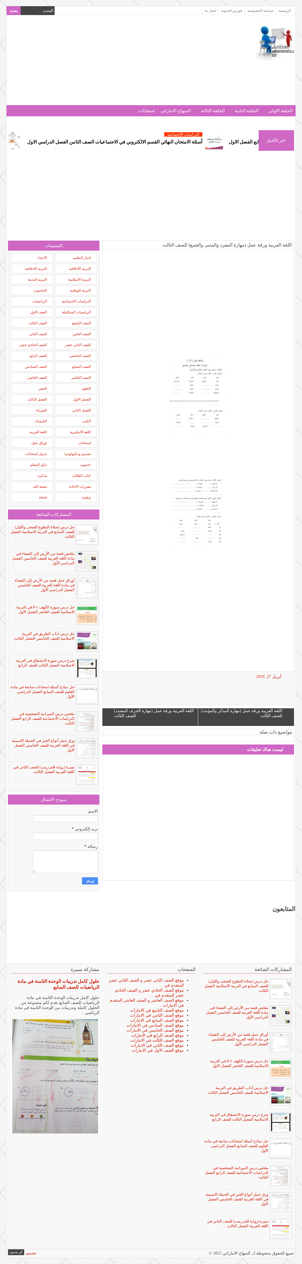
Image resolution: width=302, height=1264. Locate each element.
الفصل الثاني (81, 410)
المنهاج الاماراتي (175, 110)
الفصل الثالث (37, 399)
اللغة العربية (38, 432)
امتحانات (146, 110)
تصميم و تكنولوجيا (78, 454)
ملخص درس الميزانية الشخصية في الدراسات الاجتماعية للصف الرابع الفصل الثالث (43, 718)
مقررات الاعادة (80, 486)
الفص (43, 388)
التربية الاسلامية (79, 279)
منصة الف (40, 486)
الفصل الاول (82, 399)
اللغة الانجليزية (80, 432)
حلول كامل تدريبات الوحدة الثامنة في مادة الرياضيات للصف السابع (58, 984)
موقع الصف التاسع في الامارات (157, 1010)
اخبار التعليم (82, 258)
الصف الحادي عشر (33, 345)
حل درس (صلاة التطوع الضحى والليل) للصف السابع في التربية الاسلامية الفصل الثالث (43, 532)
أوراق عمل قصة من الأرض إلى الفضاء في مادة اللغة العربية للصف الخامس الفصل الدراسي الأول (45, 585)
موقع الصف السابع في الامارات (157, 1020)
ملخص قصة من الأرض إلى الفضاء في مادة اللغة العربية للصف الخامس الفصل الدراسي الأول (43, 558)
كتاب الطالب (81, 476)
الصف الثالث (37, 323)
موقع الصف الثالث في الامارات (157, 1040)
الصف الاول (38, 312)
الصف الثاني (38, 334)
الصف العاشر (81, 377)
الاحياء (42, 258)
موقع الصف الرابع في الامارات (157, 1035)
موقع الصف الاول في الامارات (158, 1050)
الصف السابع (81, 367)
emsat (43, 497)
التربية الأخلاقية (80, 269)
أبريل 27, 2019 (268, 676)
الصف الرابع (38, 356)
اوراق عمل (39, 443)
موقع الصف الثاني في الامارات (157, 1045)
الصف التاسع (81, 323)
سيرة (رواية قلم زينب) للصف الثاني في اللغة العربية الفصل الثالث (44, 769)
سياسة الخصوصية (260, 11)
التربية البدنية (37, 279)
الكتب (86, 421)
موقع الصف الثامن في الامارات (157, 1015)
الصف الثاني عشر (78, 345)
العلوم (86, 388)
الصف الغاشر (37, 377)
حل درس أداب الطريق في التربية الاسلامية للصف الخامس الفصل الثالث (44, 636)
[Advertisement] (115, 64)
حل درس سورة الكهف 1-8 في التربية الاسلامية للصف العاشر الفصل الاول (45, 609)
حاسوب (85, 465)
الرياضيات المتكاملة (76, 312)
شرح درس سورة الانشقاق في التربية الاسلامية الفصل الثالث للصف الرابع (45, 662)
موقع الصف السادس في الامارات (155, 1025)
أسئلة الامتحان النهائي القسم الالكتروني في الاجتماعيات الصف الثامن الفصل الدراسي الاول (136, 142)
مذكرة (42, 476)
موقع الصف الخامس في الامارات (155, 1030)
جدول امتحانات (36, 454)
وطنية (86, 497)
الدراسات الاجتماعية (205, 134)
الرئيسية (284, 11)
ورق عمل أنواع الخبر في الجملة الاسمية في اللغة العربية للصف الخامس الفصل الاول (43, 745)
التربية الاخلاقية (36, 269)
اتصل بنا (210, 11)
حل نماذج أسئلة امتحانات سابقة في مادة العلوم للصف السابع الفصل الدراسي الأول (43, 692)
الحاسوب (40, 290)
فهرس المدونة (231, 11)
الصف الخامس (80, 356)
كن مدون (16, 1252)
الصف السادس (36, 367)
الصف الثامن (82, 334)
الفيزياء (41, 410)
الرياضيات (39, 301)
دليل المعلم (38, 465)
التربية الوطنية (80, 290)
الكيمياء (41, 421)
